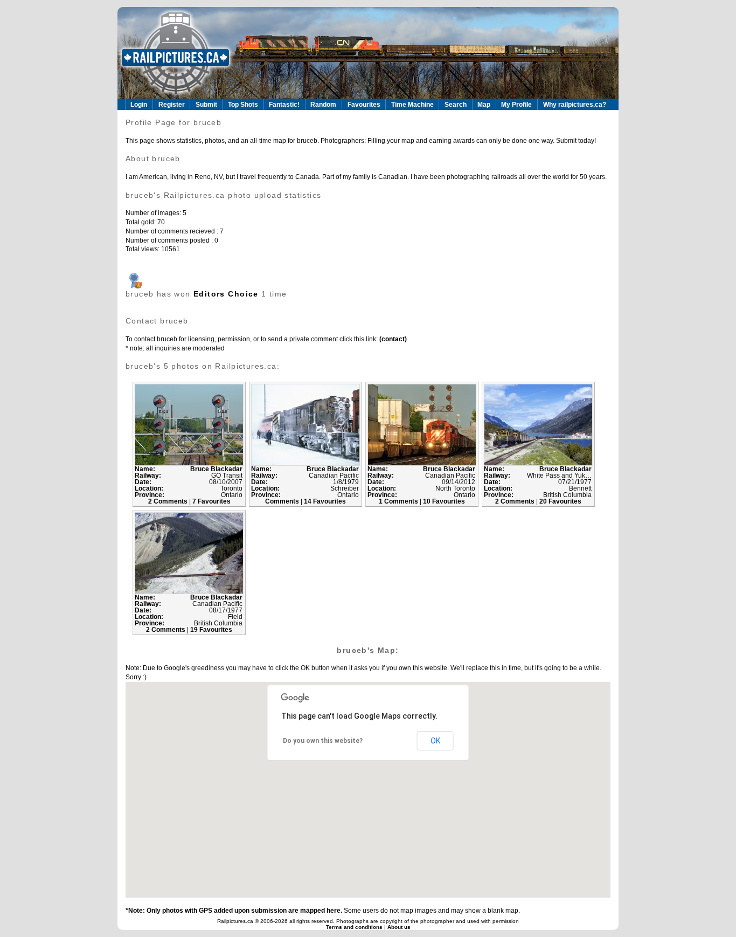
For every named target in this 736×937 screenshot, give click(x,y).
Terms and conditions (355, 927)
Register (171, 104)
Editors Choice (226, 294)
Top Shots (243, 104)
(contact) (392, 339)
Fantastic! (284, 104)
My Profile (516, 104)
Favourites (364, 104)
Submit (206, 104)
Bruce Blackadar (216, 469)
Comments (283, 501)
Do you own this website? (323, 741)
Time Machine (412, 104)
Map (483, 104)
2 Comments (168, 501)
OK (435, 740)
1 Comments (399, 501)
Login (138, 104)
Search (456, 104)
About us (399, 927)
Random (323, 104)
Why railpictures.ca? (574, 104)
